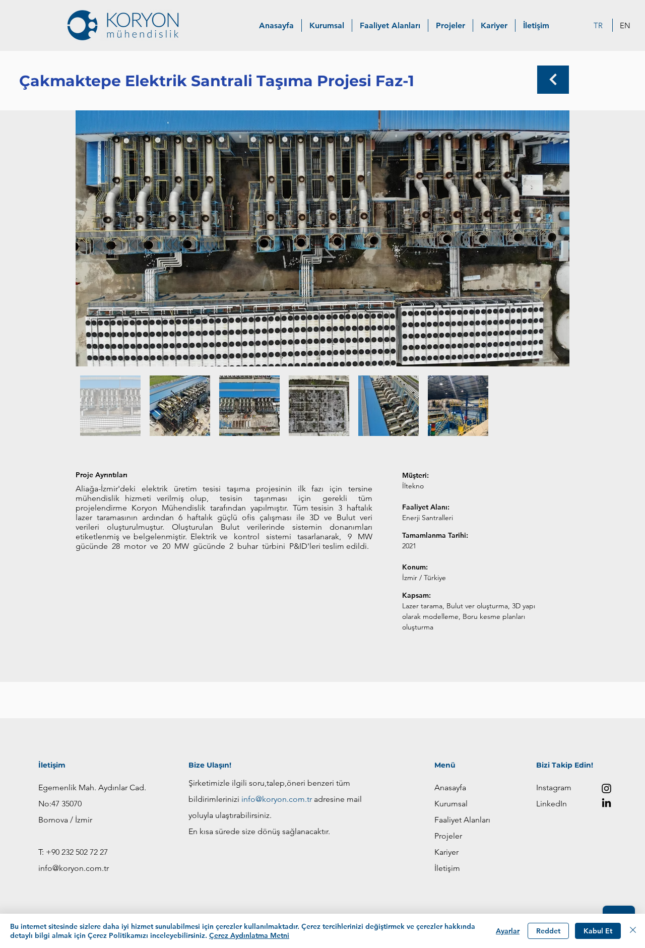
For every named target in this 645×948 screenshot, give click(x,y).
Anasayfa (450, 787)
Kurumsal (451, 803)
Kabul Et (598, 930)
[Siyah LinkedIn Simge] (606, 802)
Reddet (548, 930)
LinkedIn (551, 803)
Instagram (553, 787)
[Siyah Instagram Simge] (606, 788)
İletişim (447, 868)
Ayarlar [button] (508, 930)
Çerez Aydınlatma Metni (249, 935)
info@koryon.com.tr (73, 868)
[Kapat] (633, 931)
